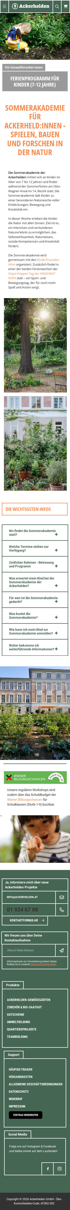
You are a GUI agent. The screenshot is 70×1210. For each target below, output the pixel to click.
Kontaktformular (24, 920)
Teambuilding (17, 1037)
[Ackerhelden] (30, 6)
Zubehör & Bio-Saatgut (24, 1007)
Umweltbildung (18, 1022)
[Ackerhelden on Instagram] (59, 1169)
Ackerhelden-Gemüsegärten (28, 1000)
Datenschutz (19, 1091)
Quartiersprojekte (21, 1029)
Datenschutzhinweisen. (44, 964)
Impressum (17, 1106)
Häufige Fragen (20, 1069)
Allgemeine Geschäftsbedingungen (35, 1084)
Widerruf (15, 1099)
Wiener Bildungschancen (24, 799)
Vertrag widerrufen (25, 1115)
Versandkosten (20, 1077)
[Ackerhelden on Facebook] (48, 1169)
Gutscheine (15, 1014)
